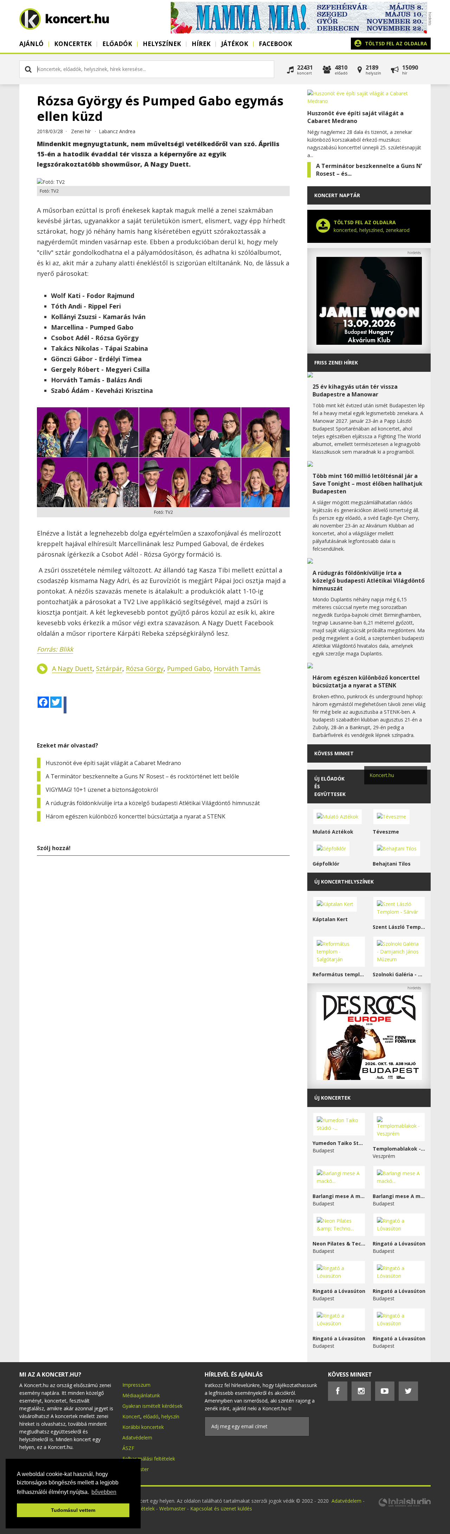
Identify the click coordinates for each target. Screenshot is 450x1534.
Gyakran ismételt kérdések (152, 1406)
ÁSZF (128, 1448)
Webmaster (173, 1508)
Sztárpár (109, 668)
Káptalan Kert (330, 919)
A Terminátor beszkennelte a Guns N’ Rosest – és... (369, 169)
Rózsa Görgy (144, 668)
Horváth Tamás (237, 668)
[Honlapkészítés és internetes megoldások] (404, 1505)
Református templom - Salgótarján (339, 974)
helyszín (170, 1416)
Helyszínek (162, 44)
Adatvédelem (137, 1437)
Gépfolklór (326, 863)
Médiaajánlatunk (141, 1395)
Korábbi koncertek (143, 1427)
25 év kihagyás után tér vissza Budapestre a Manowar (355, 390)
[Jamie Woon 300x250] (369, 342)
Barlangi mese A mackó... (339, 1196)
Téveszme (386, 831)
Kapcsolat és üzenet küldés (221, 1508)
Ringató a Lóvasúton (399, 1243)
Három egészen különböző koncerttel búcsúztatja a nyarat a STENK (135, 816)
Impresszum (136, 1384)
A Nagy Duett (72, 668)
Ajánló (31, 44)
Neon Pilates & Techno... (339, 1243)
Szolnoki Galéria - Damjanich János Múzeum (399, 974)
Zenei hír (81, 131)
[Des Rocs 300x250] (369, 1078)
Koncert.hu (381, 775)
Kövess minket (334, 753)
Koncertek (73, 44)
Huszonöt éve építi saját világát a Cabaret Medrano (113, 762)
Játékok (234, 44)
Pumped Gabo (188, 668)
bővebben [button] (103, 1492)
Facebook (275, 44)
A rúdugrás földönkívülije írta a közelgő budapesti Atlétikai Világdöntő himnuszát (153, 803)
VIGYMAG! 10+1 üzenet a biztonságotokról (102, 789)
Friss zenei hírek (336, 362)
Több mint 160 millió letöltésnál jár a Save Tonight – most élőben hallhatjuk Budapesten (368, 483)
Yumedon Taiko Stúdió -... (339, 1143)
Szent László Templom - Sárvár (399, 927)
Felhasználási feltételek (148, 1458)
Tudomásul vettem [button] (73, 1510)
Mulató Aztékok (333, 831)
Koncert (131, 1416)
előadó (151, 1416)
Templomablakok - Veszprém (399, 1148)
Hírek (201, 44)
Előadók (117, 44)
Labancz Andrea (117, 131)
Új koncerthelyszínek (344, 881)
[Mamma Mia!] (299, 31)
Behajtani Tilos (392, 863)
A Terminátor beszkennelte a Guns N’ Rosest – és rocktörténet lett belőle (142, 776)
